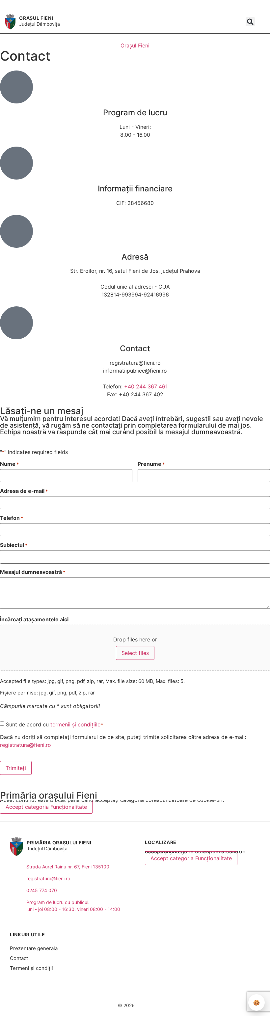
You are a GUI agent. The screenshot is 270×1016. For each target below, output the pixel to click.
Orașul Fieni (36, 18)
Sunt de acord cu (54, 724)
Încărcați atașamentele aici (34, 619)
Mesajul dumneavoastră (32, 572)
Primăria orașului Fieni (59, 842)
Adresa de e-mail (24, 491)
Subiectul (13, 545)
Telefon (11, 518)
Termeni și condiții (31, 968)
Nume (9, 463)
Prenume (151, 463)
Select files (135, 653)
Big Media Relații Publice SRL (157, 993)
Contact (19, 958)
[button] (250, 21)
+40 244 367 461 (146, 386)
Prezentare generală (34, 948)
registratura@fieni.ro (25, 745)
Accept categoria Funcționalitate (46, 807)
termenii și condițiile (75, 724)
